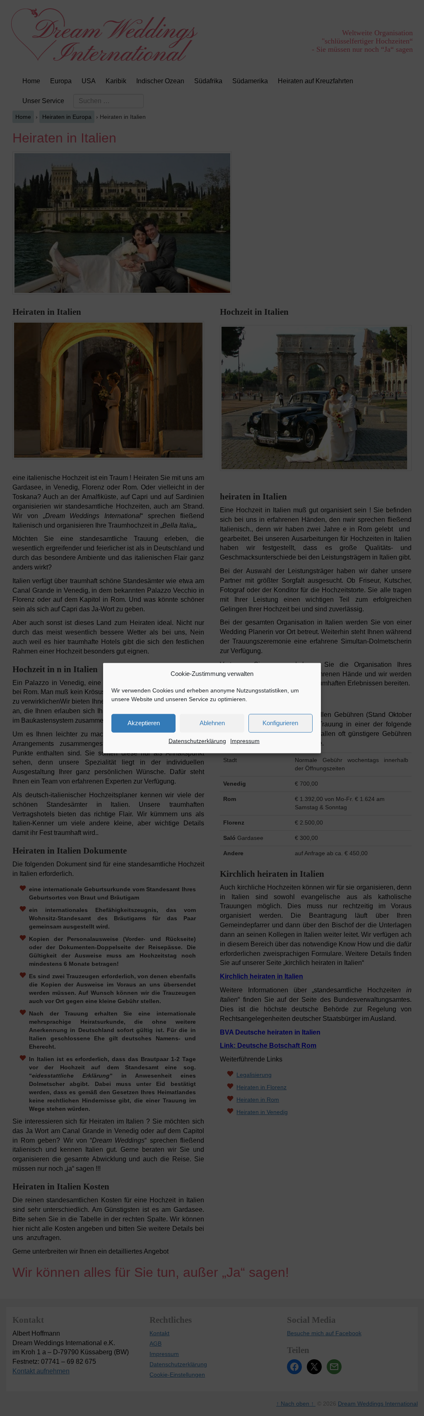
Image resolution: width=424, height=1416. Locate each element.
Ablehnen (212, 722)
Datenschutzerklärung (197, 741)
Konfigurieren (280, 722)
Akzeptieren (144, 722)
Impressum (245, 741)
